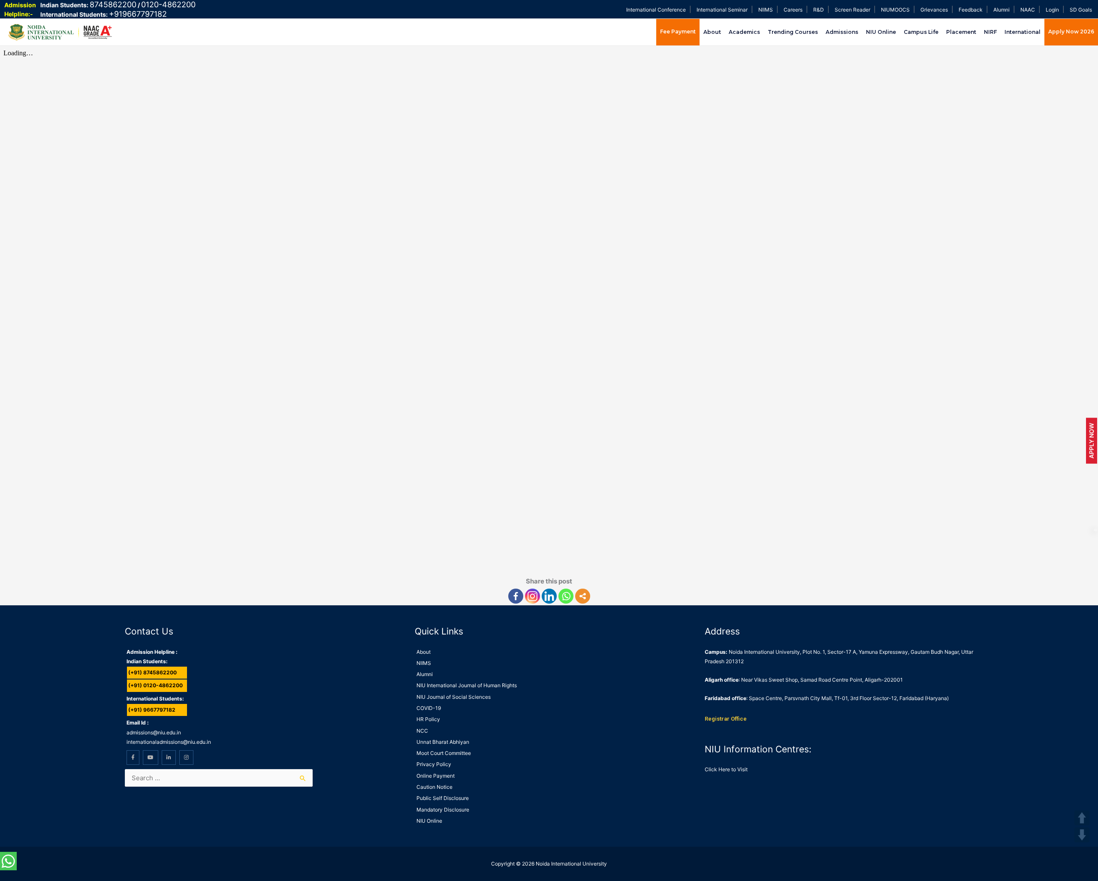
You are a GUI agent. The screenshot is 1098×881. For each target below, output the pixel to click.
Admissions (842, 32)
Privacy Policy (433, 764)
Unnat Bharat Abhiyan (442, 742)
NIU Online (881, 32)
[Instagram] (532, 596)
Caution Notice (434, 787)
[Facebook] (515, 596)
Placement (961, 32)
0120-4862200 (168, 4)
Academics (744, 32)
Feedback (971, 9)
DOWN (1081, 834)
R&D (818, 9)
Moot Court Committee (443, 753)
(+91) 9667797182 (151, 710)
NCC (422, 731)
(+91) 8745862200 (152, 672)
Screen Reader (852, 9)
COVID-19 (428, 708)
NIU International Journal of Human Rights (466, 685)
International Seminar (722, 9)
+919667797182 (138, 13)
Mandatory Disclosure (442, 809)
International (1022, 32)
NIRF (990, 32)
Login (1052, 9)
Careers (793, 9)
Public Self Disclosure (442, 798)
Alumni (1001, 9)
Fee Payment (678, 31)
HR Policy (428, 719)
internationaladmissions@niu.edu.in (169, 742)
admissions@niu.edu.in (154, 732)
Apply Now (1091, 440)
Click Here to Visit (726, 769)
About (712, 32)
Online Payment (435, 776)
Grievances (934, 9)
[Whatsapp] (565, 596)
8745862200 (113, 4)
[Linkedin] (549, 596)
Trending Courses (793, 32)
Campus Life (921, 32)
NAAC (1027, 9)
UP (1081, 817)
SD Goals (1081, 9)
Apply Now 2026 (1071, 31)
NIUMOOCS (895, 9)
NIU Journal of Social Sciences (453, 697)
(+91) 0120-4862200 (155, 685)
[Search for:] (219, 778)
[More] (582, 596)
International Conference (656, 9)
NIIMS (765, 9)
